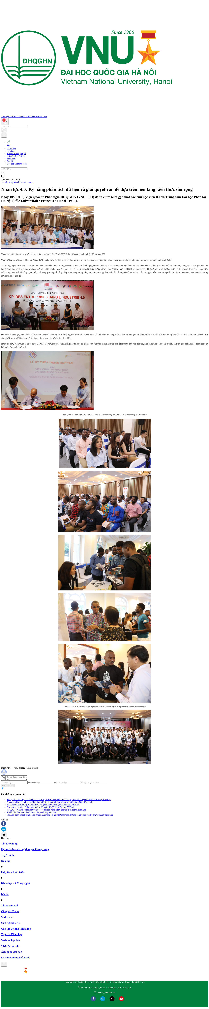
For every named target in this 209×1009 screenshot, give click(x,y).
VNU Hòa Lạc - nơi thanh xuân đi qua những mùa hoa (31, 812)
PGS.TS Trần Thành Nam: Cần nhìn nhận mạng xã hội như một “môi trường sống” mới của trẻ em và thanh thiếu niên (60, 815)
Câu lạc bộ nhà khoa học (16, 928)
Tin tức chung (26, 182)
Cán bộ (10, 161)
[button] (104, 824)
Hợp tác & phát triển (16, 156)
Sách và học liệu (10, 940)
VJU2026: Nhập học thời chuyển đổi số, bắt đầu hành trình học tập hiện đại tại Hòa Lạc (46, 810)
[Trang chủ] (86, 114)
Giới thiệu (11, 148)
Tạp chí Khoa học (11, 934)
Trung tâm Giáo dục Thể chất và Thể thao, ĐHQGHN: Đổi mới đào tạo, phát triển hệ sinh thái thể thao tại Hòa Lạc (59, 799)
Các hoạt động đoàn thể (15, 957)
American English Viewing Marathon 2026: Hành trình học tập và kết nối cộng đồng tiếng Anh (49, 802)
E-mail (26, 116)
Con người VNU (10, 922)
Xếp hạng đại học (11, 951)
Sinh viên (11, 158)
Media (5, 894)
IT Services (34, 116)
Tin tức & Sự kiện (10, 182)
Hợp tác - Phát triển (12, 872)
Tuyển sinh (7, 855)
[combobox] (5, 121)
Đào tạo (10, 151)
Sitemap (43, 116)
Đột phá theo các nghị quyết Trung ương (25, 849)
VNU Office (17, 116)
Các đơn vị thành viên (17, 164)
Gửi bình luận (8, 786)
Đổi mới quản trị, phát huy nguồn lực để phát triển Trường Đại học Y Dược (41, 807)
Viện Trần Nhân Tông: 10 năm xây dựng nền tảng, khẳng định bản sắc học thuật (43, 804)
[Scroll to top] (4, 964)
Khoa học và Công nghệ (15, 883)
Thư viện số (6, 116)
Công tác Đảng (10, 911)
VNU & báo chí (10, 945)
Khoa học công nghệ (16, 153)
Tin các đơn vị (9, 905)
